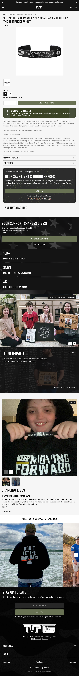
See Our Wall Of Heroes (64, 387)
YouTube (40, 662)
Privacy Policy (46, 671)
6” (10, 94)
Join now (39, 191)
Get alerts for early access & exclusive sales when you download (39, 2)
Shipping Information (12, 158)
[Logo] (39, 7)
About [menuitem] (5, 654)
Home (5, 14)
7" (5, 94)
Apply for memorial (39, 239)
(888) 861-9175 (36, 639)
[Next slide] (74, 343)
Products (12, 14)
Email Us (45, 639)
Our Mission (8, 163)
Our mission (39, 245)
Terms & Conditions (34, 671)
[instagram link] (31, 555)
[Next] (76, 555)
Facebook (73, 662)
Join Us (39, 612)
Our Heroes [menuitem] (7, 645)
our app (60, 2)
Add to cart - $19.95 (46, 103)
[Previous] (3, 555)
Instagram (6, 662)
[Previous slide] (70, 343)
